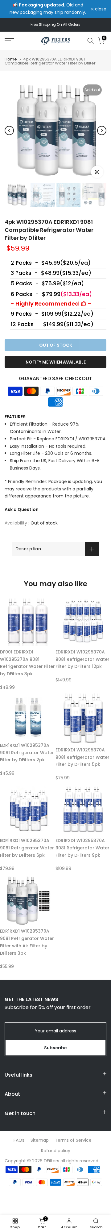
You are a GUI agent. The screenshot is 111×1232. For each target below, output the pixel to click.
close (100, 9)
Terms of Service (73, 1140)
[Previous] (9, 130)
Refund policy (55, 1151)
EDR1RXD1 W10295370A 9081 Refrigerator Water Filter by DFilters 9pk (82, 847)
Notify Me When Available (56, 362)
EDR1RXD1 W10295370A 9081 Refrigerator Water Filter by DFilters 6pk (27, 847)
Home (11, 59)
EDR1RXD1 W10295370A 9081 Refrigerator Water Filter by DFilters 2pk (27, 752)
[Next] (101, 130)
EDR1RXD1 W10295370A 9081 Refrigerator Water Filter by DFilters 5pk (82, 757)
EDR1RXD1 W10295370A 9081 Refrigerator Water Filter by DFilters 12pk (82, 659)
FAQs (19, 1140)
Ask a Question (22, 509)
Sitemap (40, 1140)
